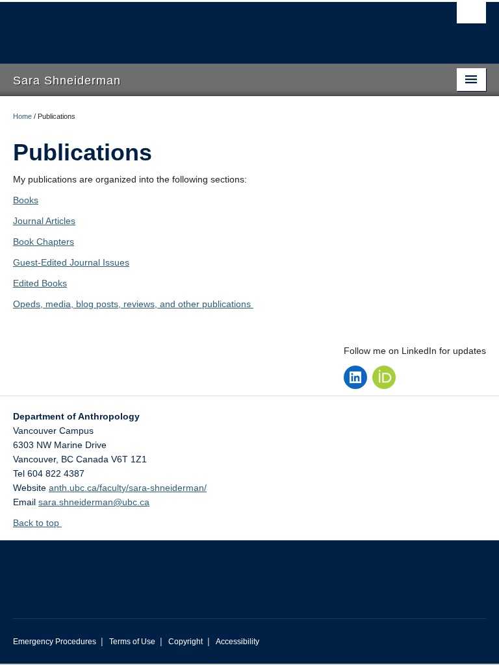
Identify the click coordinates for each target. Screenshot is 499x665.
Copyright (185, 641)
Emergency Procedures (54, 641)
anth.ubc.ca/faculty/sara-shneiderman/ (128, 488)
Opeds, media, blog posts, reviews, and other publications (133, 304)
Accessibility (237, 641)
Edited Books (40, 283)
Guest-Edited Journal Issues (71, 262)
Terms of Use (132, 641)
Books (25, 200)
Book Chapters (43, 241)
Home (22, 116)
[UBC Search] (471, 16)
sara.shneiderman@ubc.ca (93, 502)
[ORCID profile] (384, 377)
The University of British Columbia (214, 26)
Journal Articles (44, 221)
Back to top (37, 523)
